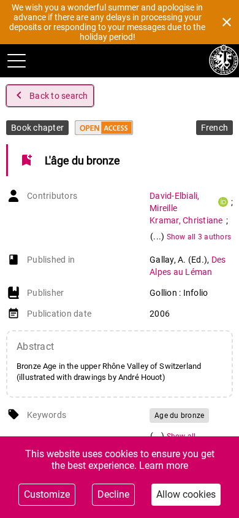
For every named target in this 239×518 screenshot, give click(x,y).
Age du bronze (179, 415)
